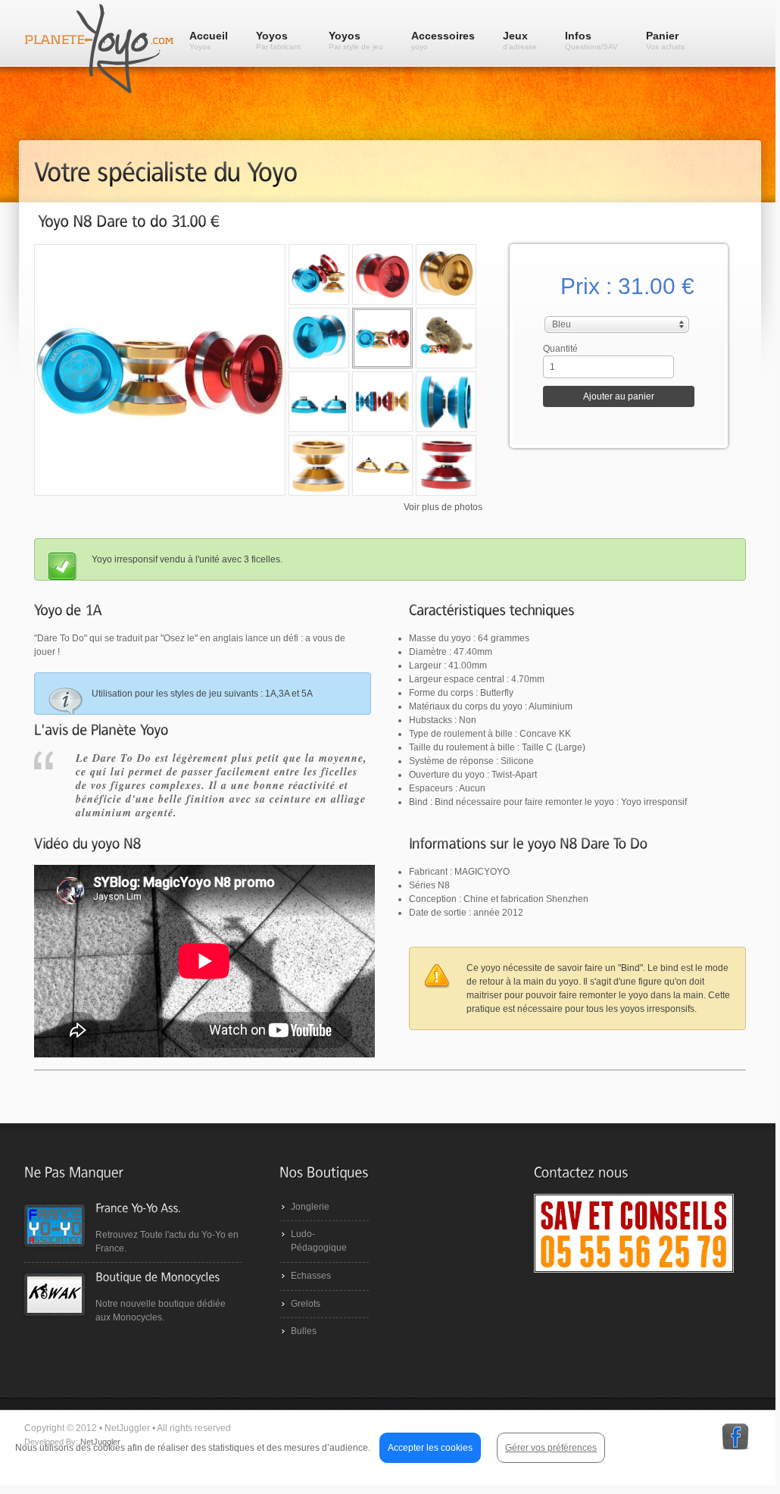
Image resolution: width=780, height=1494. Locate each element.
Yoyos (278, 40)
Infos (591, 40)
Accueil (208, 40)
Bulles (304, 1331)
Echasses (311, 1275)
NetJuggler (100, 1441)
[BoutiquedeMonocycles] (157, 1276)
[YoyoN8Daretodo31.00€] (128, 220)
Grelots (305, 1303)
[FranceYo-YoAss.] (137, 1207)
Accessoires (443, 40)
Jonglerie (310, 1206)
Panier (665, 40)
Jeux (520, 40)
